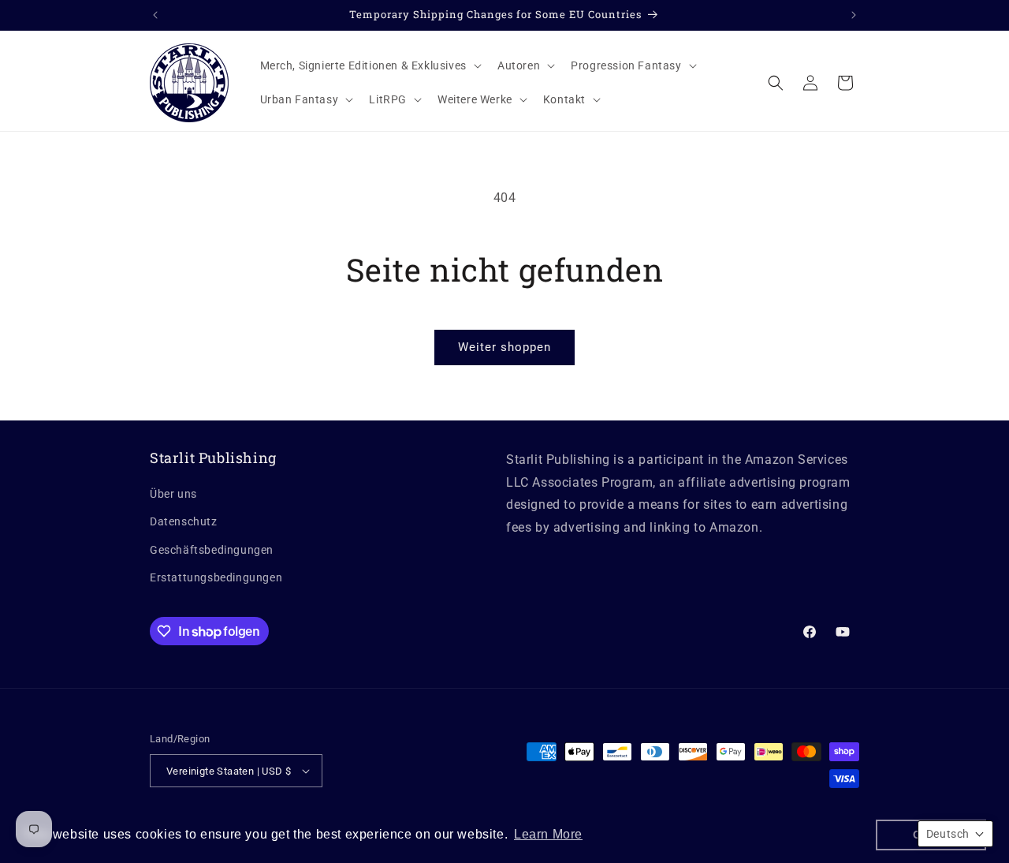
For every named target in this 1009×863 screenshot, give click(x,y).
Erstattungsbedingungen (216, 577)
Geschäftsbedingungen (212, 550)
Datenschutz (184, 521)
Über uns (173, 494)
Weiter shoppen (504, 347)
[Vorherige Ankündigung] (155, 15)
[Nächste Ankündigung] (853, 15)
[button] (369, 65)
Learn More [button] (548, 834)
